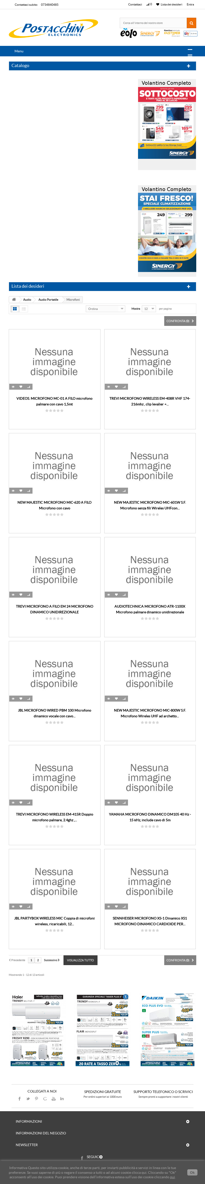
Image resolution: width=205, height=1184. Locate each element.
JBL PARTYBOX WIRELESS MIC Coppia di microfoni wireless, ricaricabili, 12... (54, 921)
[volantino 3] (167, 229)
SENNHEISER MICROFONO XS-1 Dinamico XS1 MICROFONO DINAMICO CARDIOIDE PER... (150, 921)
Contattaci (135, 4)
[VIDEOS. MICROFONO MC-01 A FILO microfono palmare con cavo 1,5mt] (54, 361)
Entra (190, 4)
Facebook (19, 1098)
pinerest (36, 1098)
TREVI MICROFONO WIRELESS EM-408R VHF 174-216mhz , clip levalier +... (150, 401)
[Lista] (23, 308)
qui (172, 1177)
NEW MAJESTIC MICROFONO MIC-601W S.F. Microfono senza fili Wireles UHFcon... (150, 505)
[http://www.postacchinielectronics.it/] (54, 29)
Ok (192, 1173)
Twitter (28, 1098)
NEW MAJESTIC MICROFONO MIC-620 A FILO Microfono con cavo (55, 505)
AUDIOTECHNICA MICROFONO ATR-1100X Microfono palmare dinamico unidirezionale (149, 609)
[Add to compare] (28, 387)
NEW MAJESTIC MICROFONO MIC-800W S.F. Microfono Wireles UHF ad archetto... (150, 713)
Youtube (53, 1098)
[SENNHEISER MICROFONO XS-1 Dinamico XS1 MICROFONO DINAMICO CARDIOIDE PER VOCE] (150, 881)
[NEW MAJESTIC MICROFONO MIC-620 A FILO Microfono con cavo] (54, 465)
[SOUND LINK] (37, 1030)
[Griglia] (14, 308)
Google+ (45, 1098)
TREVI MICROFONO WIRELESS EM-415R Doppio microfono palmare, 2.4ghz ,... (54, 817)
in (62, 1098)
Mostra (136, 308)
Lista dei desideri (28, 286)
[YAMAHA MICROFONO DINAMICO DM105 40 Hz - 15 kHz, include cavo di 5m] (150, 777)
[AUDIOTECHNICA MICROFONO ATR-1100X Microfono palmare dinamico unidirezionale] (150, 569)
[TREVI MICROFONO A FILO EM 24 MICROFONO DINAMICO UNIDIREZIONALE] (54, 569)
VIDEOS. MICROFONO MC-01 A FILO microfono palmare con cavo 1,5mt (54, 401)
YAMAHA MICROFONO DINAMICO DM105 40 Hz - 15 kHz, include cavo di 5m (150, 817)
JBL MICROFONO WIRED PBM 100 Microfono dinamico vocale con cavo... (54, 713)
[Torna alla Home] (14, 299)
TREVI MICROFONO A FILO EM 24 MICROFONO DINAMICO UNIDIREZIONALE (54, 609)
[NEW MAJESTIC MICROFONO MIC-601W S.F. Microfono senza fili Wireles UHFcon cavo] (150, 465)
